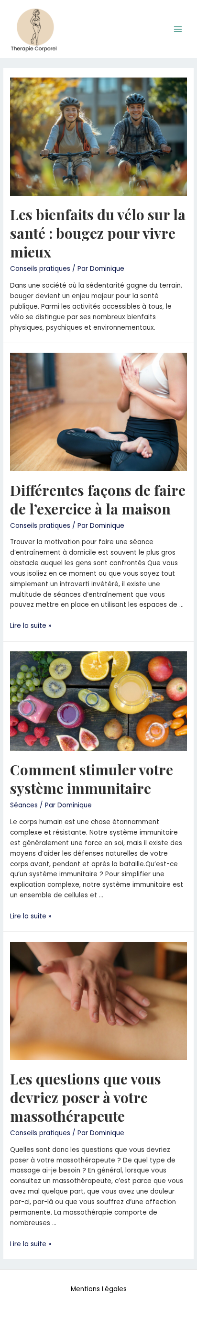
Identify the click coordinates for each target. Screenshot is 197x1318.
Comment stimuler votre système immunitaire (91, 779)
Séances (24, 805)
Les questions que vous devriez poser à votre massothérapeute (85, 1097)
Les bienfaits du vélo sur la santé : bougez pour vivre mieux (98, 233)
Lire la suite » (30, 625)
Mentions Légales (99, 1289)
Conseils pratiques (40, 268)
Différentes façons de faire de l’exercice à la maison (98, 499)
